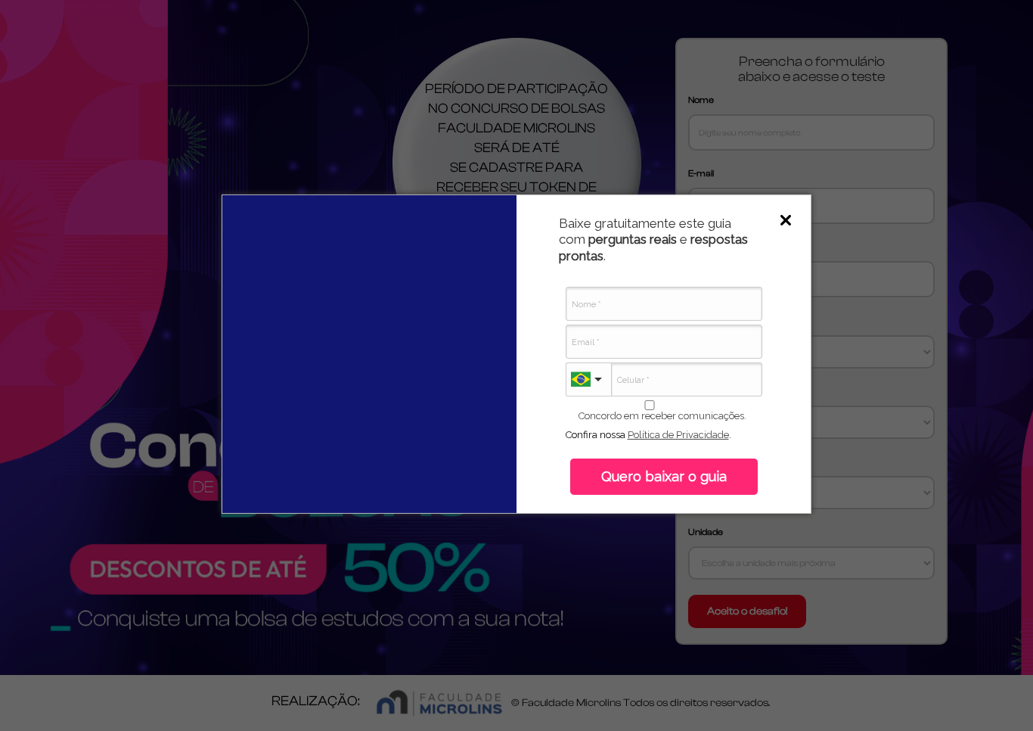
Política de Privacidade (678, 434)
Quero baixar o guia (664, 476)
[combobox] (588, 379)
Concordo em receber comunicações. (662, 415)
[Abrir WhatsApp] (995, 693)
